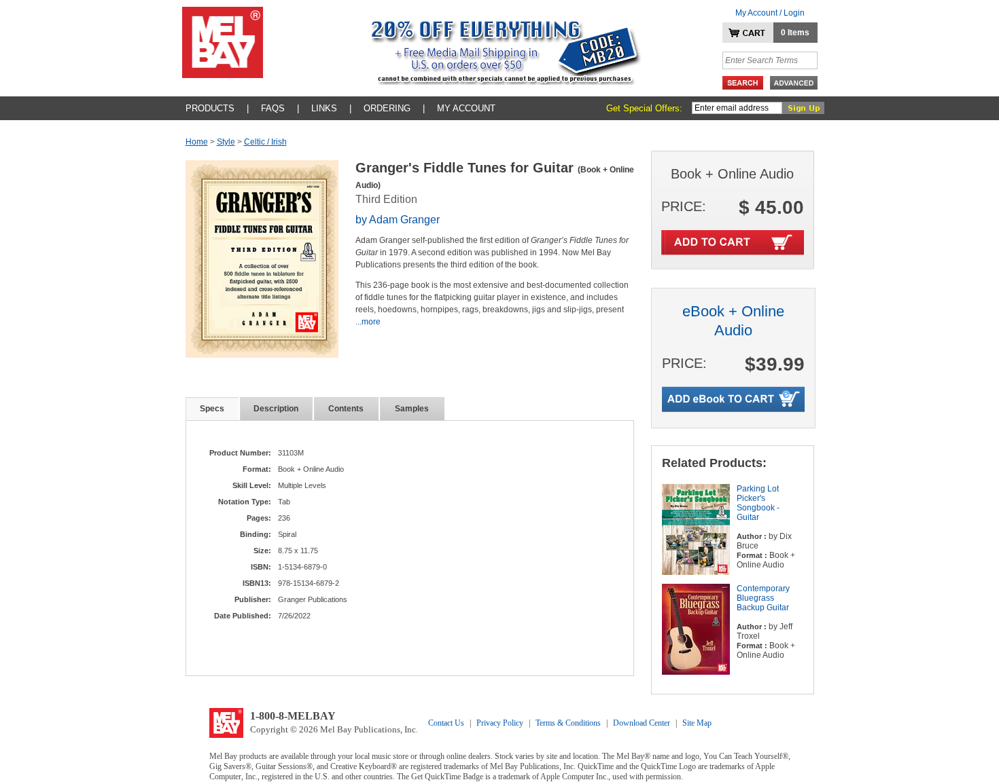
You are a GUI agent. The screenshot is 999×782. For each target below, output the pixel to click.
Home (197, 142)
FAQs (273, 108)
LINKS (324, 108)
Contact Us (446, 723)
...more (368, 322)
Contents (346, 408)
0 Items (795, 32)
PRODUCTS (210, 108)
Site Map (697, 723)
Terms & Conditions (568, 723)
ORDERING (387, 108)
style (226, 142)
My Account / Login (770, 13)
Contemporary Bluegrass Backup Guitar (763, 598)
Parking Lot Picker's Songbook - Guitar (758, 503)
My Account (466, 108)
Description (275, 408)
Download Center (641, 723)
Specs (212, 408)
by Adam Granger (397, 219)
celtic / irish (265, 142)
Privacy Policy (499, 723)
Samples (412, 408)
